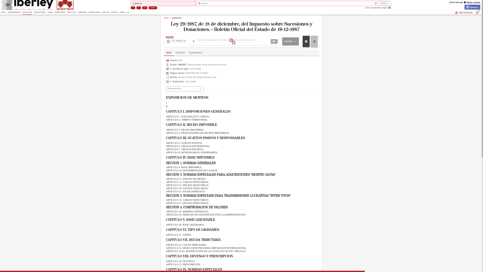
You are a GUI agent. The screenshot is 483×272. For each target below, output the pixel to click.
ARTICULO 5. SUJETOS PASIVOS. (184, 143)
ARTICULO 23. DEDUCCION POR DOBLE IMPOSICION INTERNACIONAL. (206, 248)
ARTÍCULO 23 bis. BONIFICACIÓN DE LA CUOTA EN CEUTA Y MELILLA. (206, 251)
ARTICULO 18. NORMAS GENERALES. (187, 211)
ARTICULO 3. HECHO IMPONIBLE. (185, 129)
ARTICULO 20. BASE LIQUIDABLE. (185, 224)
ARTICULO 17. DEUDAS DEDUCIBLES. (187, 203)
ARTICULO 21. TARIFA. (179, 234)
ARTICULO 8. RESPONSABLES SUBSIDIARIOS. (192, 152)
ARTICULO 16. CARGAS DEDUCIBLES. (187, 200)
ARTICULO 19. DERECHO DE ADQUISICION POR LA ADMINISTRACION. (206, 214)
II (167, 106)
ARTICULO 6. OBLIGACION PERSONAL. (188, 146)
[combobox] (287, 3)
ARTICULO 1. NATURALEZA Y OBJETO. (188, 116)
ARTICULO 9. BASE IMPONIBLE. (184, 167)
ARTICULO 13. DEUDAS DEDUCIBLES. (187, 185)
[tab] (3, 12)
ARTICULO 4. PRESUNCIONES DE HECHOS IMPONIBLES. (198, 133)
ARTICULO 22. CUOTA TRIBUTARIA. (186, 245)
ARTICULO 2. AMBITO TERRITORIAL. (187, 119)
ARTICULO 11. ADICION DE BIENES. (186, 179)
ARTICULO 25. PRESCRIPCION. (183, 264)
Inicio (166, 18)
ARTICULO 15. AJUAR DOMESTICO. (186, 191)
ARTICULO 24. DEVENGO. (180, 261)
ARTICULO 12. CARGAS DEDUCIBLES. (187, 182)
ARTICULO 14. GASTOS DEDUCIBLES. (187, 188)
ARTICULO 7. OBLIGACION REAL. (185, 149)
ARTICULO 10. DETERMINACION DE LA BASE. (192, 170)
